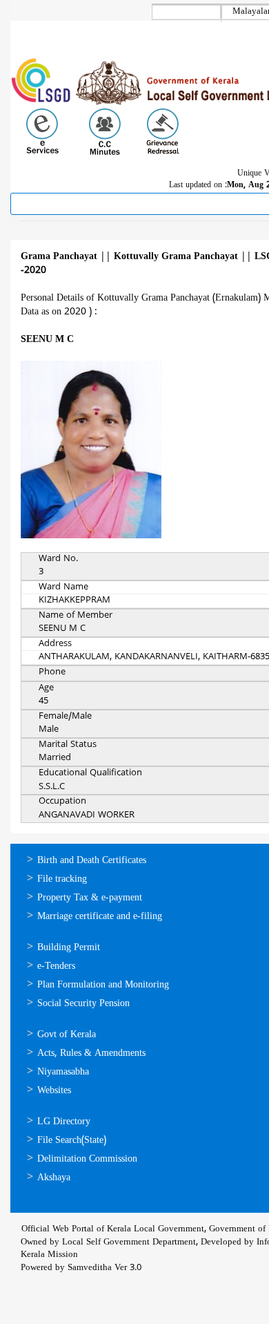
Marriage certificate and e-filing (99, 917)
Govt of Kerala (66, 1035)
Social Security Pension (83, 1004)
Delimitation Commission (87, 1159)
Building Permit (68, 948)
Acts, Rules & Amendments (91, 1053)
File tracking (62, 879)
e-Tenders (56, 966)
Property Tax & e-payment (89, 898)
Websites (54, 1091)
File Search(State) (71, 1140)
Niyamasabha (63, 1072)
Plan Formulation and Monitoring (103, 985)
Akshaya (53, 1178)
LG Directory (63, 1122)
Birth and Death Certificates (91, 861)
